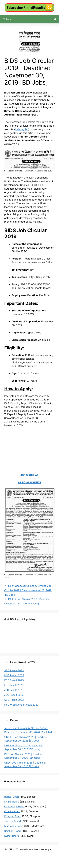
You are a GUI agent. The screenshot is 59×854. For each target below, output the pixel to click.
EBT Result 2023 (13, 685)
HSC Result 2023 (14, 675)
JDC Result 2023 (14, 694)
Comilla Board (12, 811)
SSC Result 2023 (14, 670)
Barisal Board (12, 796)
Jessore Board (12, 821)
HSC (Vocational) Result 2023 (21, 704)
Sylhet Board (11, 835)
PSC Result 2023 (14, 680)
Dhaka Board (11, 801)
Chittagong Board (14, 806)
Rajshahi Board (13, 831)
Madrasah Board (13, 826)
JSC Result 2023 (13, 690)
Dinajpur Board (12, 816)
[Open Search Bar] (55, 19)
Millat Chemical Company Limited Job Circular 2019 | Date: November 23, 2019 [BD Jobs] (28, 590)
